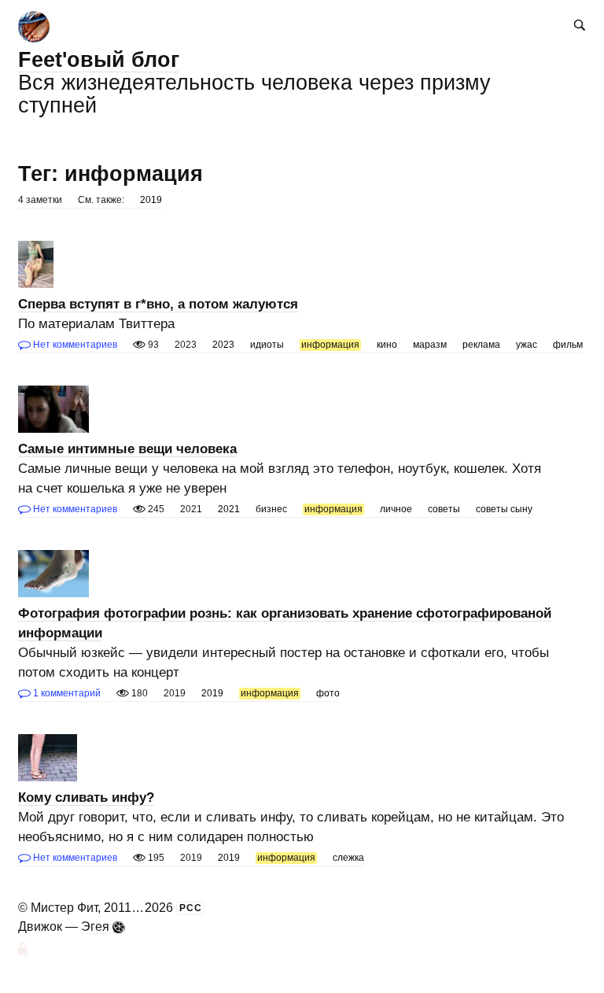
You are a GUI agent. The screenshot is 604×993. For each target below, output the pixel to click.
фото (328, 693)
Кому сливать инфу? (86, 797)
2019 (151, 199)
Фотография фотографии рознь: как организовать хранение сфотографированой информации (284, 623)
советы (444, 509)
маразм (430, 344)
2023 (223, 344)
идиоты (267, 344)
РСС (190, 908)
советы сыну (504, 509)
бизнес (271, 509)
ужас (526, 344)
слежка (348, 857)
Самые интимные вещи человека (127, 448)
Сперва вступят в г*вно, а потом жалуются (158, 304)
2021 (229, 509)
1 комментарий (66, 693)
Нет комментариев (74, 344)
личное (396, 509)
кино (387, 344)
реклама (481, 344)
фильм (568, 344)
